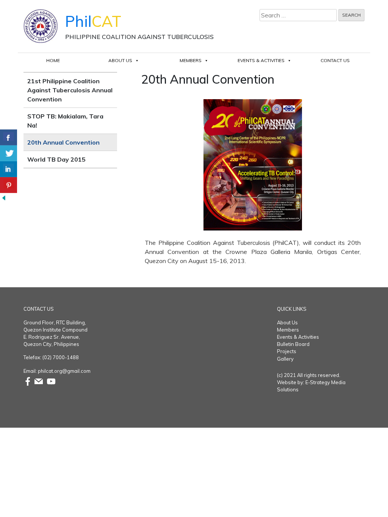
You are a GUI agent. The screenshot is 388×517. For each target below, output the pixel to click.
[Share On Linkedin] (8, 169)
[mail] (38, 381)
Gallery (285, 359)
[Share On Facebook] (8, 137)
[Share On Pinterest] (8, 185)
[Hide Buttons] (4, 197)
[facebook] (27, 381)
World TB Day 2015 (56, 159)
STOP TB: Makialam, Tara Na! (65, 120)
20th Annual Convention (63, 142)
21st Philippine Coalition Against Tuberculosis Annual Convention (70, 90)
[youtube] (51, 381)
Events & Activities (261, 60)
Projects (286, 351)
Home (53, 60)
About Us (120, 60)
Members (191, 60)
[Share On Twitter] (8, 153)
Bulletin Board (293, 344)
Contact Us (335, 60)
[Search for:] (298, 15)
